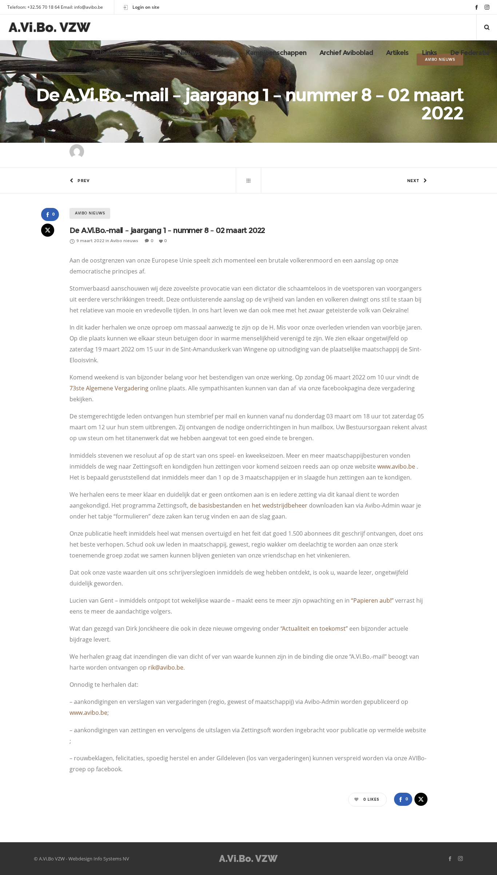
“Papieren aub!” (372, 600)
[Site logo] (49, 27)
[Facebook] (476, 7)
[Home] (248, 859)
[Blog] (248, 180)
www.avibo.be (396, 466)
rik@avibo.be (165, 667)
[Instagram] (487, 7)
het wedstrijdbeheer (279, 505)
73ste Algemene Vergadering (108, 388)
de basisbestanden (216, 505)
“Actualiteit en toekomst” (314, 628)
